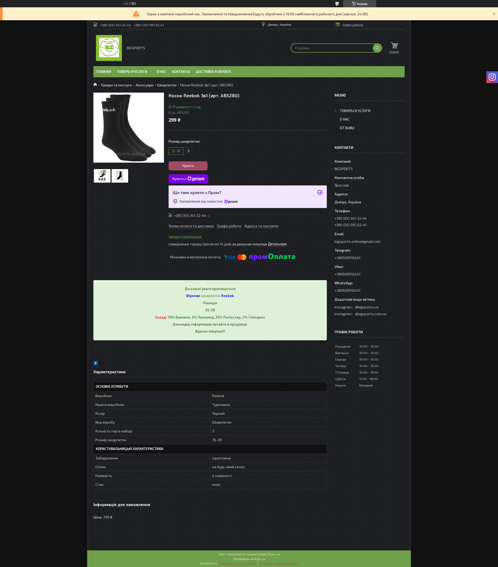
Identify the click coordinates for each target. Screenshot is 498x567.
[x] (101, 364)
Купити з (179, 179)
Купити (188, 166)
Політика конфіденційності (279, 563)
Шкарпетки (166, 85)
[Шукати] (377, 48)
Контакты (181, 72)
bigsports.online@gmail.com (358, 241)
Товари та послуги (116, 85)
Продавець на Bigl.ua (249, 559)
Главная (103, 72)
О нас (161, 72)
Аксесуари (145, 85)
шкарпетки (210, 296)
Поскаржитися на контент (237, 563)
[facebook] (95, 364)
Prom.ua (274, 554)
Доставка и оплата (213, 72)
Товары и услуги (132, 72)
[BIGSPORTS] (109, 48)
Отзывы (347, 128)
